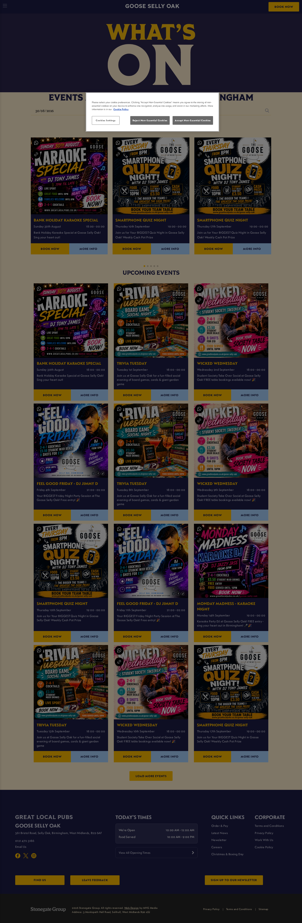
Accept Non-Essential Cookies (193, 120)
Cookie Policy (121, 109)
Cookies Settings (106, 120)
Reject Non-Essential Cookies (150, 120)
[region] (152, 112)
